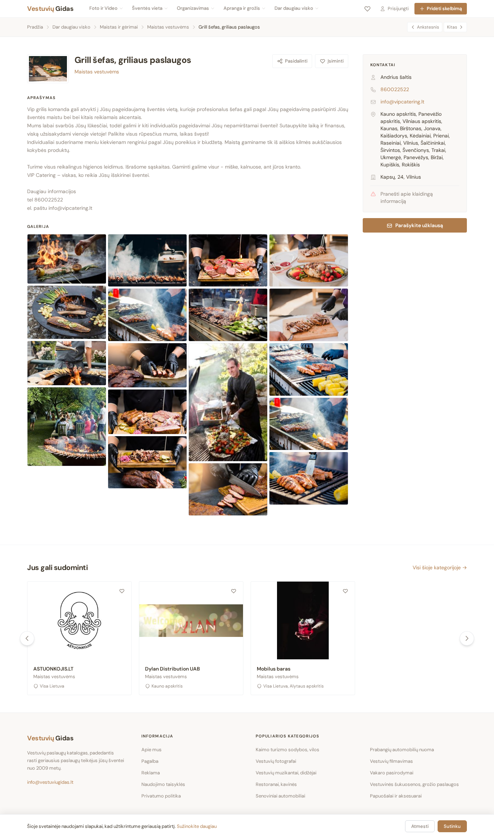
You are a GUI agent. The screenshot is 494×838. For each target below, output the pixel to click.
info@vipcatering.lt (70, 208)
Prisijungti (398, 8)
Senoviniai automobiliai (280, 796)
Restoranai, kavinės (276, 784)
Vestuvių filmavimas (391, 761)
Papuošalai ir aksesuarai (396, 796)
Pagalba (149, 761)
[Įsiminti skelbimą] (122, 591)
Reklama (150, 773)
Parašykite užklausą (419, 225)
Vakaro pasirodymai (391, 773)
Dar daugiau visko (71, 27)
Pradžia (35, 27)
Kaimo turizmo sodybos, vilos (287, 749)
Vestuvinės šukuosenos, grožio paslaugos (414, 784)
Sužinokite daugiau (197, 826)
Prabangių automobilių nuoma (402, 749)
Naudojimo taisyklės (163, 784)
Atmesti (420, 826)
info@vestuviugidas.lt (50, 782)
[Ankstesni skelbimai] (27, 638)
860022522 (394, 89)
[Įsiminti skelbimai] (367, 8)
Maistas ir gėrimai (119, 27)
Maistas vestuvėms (168, 27)
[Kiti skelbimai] (467, 638)
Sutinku (452, 826)
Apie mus (151, 749)
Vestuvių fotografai (276, 761)
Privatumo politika (161, 796)
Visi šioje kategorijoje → (440, 567)
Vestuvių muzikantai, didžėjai (286, 773)
